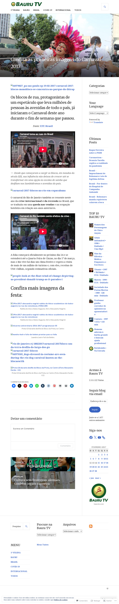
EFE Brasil (46, 126)
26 (90, 471)
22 (99, 467)
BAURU (26, 10)
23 (102, 467)
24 (105, 467)
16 (102, 463)
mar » (98, 478)
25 (107, 467)
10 (105, 458)
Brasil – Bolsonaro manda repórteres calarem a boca (98, 199)
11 (107, 458)
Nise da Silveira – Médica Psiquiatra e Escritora (100, 259)
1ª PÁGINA (15, 10)
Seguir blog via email (97, 392)
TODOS (77, 10)
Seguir (95, 409)
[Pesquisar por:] (20, 526)
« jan (91, 478)
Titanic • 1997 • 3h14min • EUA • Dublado (101, 272)
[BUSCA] (104, 6)
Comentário (65, 446)
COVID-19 (47, 10)
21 (96, 467)
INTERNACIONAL (63, 10)
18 (107, 463)
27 (93, 471)
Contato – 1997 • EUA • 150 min (101, 322)
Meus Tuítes (42, 544)
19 (90, 467)
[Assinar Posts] (90, 526)
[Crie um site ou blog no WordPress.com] (107, 589)
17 (105, 463)
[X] (95, 437)
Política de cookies (61, 600)
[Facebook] (91, 437)
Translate (98, 122)
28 (96, 471)
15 (99, 463)
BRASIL (36, 10)
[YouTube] (99, 437)
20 (93, 467)
